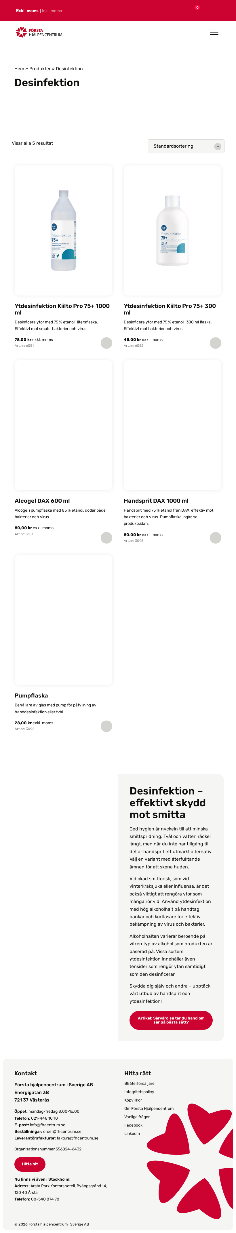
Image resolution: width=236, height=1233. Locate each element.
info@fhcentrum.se (47, 1125)
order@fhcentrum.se (62, 1131)
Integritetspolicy (139, 1091)
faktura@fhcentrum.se (77, 1138)
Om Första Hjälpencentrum (149, 1108)
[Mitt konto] (205, 10)
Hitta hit (30, 1164)
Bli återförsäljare (139, 1083)
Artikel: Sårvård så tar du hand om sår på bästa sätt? (171, 1020)
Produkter (40, 68)
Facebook (133, 1125)
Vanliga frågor (137, 1116)
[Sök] (218, 10)
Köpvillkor (133, 1100)
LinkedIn (132, 1133)
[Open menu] (214, 32)
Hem (19, 68)
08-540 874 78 (45, 1199)
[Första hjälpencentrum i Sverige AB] (39, 33)
